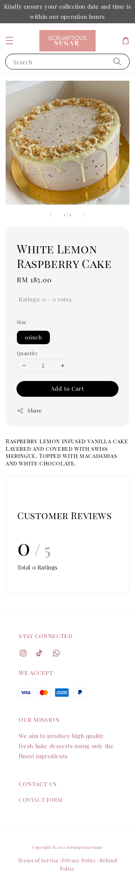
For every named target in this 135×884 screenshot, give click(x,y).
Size (22, 322)
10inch (33, 337)
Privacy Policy (79, 860)
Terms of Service (38, 860)
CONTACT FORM (40, 799)
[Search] (117, 61)
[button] (9, 40)
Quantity (27, 353)
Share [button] (34, 410)
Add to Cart (67, 388)
